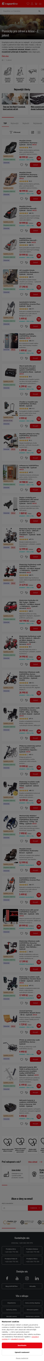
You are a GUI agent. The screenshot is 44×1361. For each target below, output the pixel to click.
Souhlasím (22, 1345)
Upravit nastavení (22, 1352)
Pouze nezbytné (22, 1358)
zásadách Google (17, 1339)
